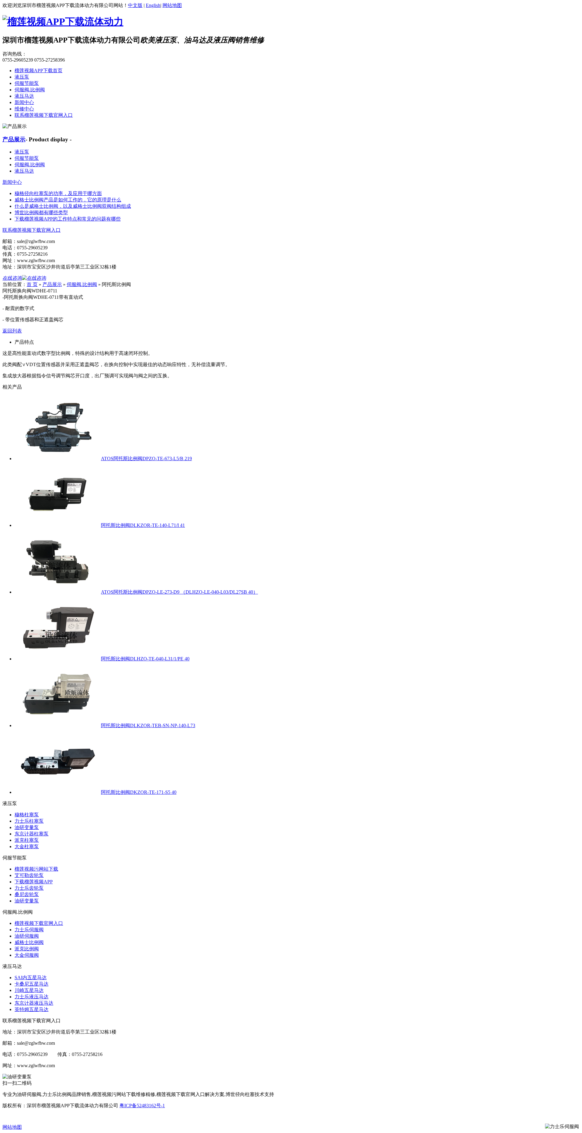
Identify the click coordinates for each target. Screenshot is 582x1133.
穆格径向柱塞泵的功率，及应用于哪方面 (58, 193)
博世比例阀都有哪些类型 (41, 212)
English (153, 5)
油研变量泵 (27, 827)
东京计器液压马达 (34, 1003)
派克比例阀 (27, 948)
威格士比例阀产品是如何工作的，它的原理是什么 (68, 199)
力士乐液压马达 (31, 996)
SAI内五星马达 (31, 977)
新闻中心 (24, 102)
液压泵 (22, 76)
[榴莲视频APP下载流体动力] (62, 21)
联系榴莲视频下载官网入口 (44, 115)
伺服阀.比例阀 (30, 89)
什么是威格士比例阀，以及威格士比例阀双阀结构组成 (73, 206)
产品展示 (13, 139)
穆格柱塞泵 (27, 814)
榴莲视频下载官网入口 (39, 923)
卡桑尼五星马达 (31, 983)
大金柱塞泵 (27, 846)
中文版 (135, 5)
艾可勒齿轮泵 (29, 875)
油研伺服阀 (27, 936)
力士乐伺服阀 (29, 929)
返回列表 (12, 330)
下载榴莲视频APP (34, 881)
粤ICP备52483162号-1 (142, 1105)
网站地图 (172, 5)
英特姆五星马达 (31, 1009)
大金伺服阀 (27, 955)
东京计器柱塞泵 (31, 833)
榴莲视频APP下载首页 (38, 70)
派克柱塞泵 (27, 840)
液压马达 (24, 96)
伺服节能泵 (27, 83)
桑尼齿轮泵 (27, 894)
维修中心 (24, 108)
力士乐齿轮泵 (29, 888)
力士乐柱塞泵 (29, 821)
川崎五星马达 (29, 990)
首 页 (32, 284)
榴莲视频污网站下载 (36, 869)
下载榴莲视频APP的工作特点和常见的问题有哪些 (68, 218)
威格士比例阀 (29, 942)
